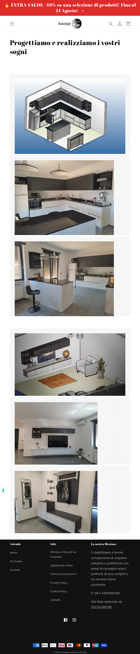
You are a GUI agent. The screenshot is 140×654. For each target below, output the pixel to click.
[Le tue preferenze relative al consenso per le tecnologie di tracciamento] (3, 490)
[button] (12, 23)
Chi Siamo (16, 561)
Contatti (15, 570)
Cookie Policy (58, 591)
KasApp (64, 652)
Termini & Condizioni (63, 574)
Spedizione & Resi (61, 565)
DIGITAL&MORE (101, 607)
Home (13, 552)
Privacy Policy (58, 583)
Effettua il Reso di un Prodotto (63, 554)
